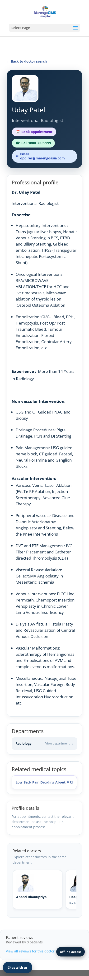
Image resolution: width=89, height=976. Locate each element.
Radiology (44, 743)
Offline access (70, 952)
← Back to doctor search (27, 61)
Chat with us (18, 967)
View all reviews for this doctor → (32, 951)
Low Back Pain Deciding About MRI (44, 782)
